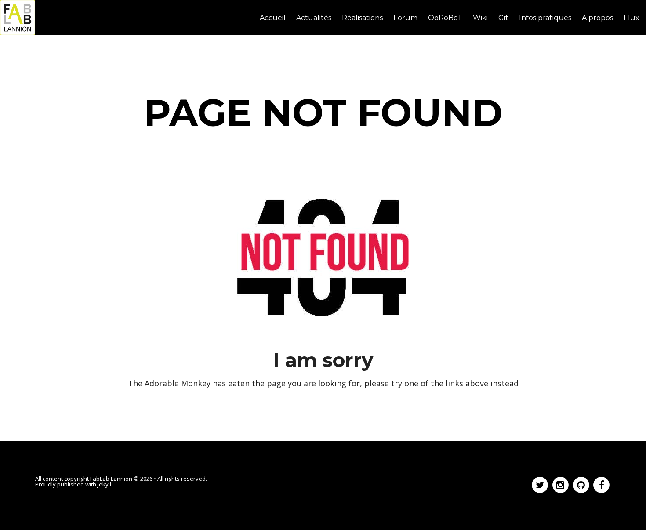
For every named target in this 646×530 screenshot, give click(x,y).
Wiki (480, 18)
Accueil (273, 18)
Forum (405, 18)
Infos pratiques (545, 18)
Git (503, 18)
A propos (597, 18)
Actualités (313, 18)
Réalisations (362, 18)
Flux (631, 18)
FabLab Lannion (111, 479)
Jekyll (104, 484)
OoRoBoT (445, 18)
